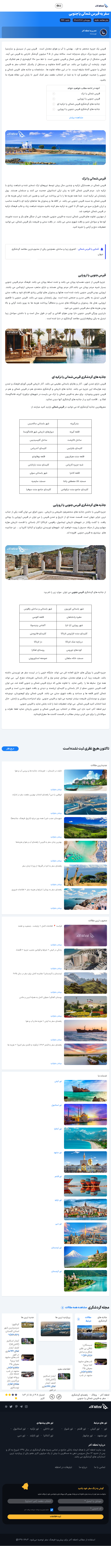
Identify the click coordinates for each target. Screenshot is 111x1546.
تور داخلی (48, 1429)
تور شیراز (68, 1429)
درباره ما (83, 1467)
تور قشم (58, 1176)
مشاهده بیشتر (76, 117)
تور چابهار (88, 1436)
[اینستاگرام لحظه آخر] (26, 1406)
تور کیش (58, 1081)
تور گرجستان (56, 1271)
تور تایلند (34, 1436)
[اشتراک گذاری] (52, 1396)
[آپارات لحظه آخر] (6, 1406)
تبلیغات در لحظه (63, 1467)
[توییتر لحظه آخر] (11, 1406)
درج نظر (10, 748)
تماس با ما (99, 1467)
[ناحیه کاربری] (59, 5)
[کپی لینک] (58, 1396)
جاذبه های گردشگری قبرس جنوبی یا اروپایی (79, 109)
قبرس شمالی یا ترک (90, 93)
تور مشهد (58, 1152)
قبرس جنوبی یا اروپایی (88, 99)
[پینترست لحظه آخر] (16, 1406)
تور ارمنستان (56, 1247)
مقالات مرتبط (88, 1319)
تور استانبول (56, 1105)
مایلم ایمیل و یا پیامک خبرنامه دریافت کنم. (36, 1510)
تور (105, 1429)
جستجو (67, 5)
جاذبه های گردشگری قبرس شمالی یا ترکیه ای (78, 104)
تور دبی (58, 1224)
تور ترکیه (58, 1200)
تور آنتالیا (58, 1129)
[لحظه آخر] (100, 1407)
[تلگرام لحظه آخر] (21, 1406)
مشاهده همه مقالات (76, 1308)
